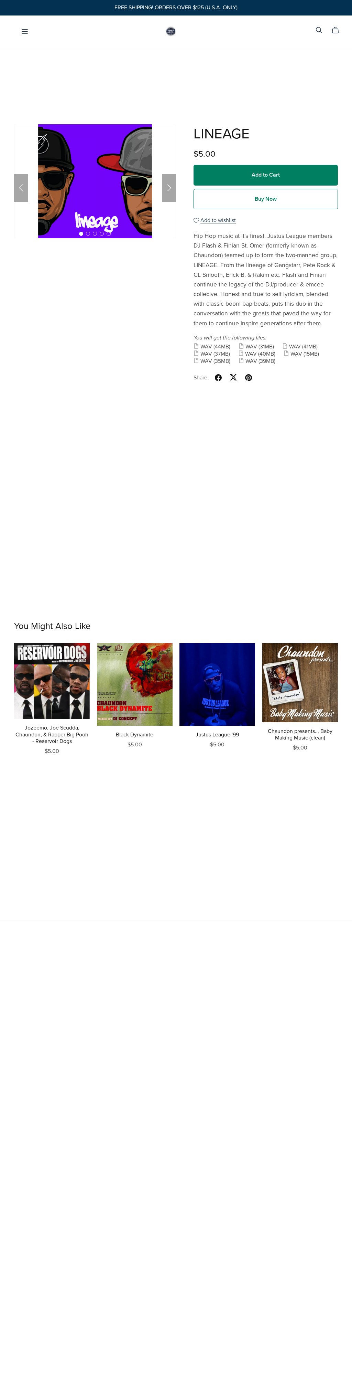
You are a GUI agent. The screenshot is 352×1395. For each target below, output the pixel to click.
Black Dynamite (134, 734)
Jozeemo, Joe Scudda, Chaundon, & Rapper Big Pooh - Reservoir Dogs (51, 734)
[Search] (319, 30)
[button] (21, 188)
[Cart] (338, 30)
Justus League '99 (217, 734)
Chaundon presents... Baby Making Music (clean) (300, 734)
